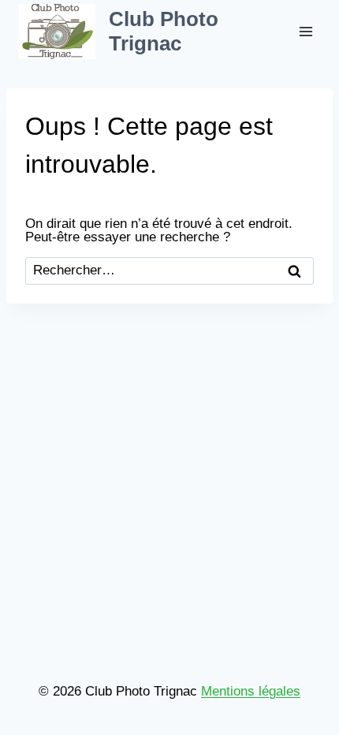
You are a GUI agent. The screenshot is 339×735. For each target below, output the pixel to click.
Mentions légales (250, 691)
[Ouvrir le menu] (305, 31)
